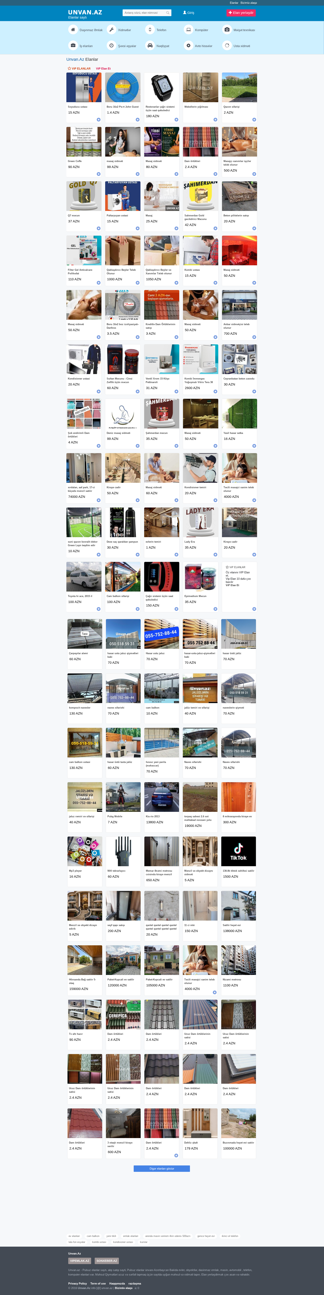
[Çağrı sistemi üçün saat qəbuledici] (161, 577)
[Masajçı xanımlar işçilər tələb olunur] (239, 142)
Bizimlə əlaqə (249, 2)
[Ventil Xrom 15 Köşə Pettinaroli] (161, 359)
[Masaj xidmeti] (200, 305)
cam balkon (93, 1236)
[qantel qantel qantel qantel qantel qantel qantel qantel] (161, 906)
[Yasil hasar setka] (239, 413)
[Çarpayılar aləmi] (85, 634)
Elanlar (234, 2)
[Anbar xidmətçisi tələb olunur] (239, 305)
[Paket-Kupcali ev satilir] (123, 960)
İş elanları (86, 46)
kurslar (143, 1242)
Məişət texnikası (244, 30)
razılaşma (134, 1283)
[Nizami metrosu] (238, 960)
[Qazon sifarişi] (239, 87)
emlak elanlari (130, 1236)
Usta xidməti (241, 46)
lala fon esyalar (77, 1242)
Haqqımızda (117, 1283)
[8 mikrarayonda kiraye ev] (238, 797)
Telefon (161, 30)
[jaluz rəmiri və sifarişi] (85, 797)
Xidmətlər (124, 30)
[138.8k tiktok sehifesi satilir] (238, 851)
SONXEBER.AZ (107, 1260)
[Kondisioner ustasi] (83, 359)
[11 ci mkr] (200, 906)
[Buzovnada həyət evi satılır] (238, 1123)
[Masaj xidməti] (161, 142)
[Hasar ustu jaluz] (161, 634)
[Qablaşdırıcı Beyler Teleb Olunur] (122, 250)
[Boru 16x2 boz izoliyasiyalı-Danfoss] (122, 305)
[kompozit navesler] (85, 688)
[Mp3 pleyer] (85, 851)
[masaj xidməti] (122, 142)
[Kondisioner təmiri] (200, 468)
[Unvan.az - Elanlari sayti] (85, 11)
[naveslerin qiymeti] (238, 688)
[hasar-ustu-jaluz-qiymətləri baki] (200, 634)
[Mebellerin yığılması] (200, 87)
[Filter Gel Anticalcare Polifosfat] (83, 250)
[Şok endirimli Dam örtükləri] (83, 413)
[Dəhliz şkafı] (200, 1123)
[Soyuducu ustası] (83, 87)
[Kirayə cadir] (239, 522)
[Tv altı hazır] (85, 1014)
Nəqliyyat (162, 46)
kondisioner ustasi (123, 1242)
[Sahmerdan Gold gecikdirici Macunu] (200, 196)
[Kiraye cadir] (122, 468)
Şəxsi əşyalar (126, 46)
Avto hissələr (203, 46)
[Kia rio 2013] (161, 797)
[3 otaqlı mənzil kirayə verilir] (123, 1123)
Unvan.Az (75, 59)
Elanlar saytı (77, 17)
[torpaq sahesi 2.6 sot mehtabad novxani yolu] (200, 797)
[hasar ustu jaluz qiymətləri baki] (123, 634)
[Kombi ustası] (200, 250)
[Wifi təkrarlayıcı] (123, 851)
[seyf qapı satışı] (123, 906)
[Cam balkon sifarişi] (122, 577)
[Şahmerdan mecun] (161, 413)
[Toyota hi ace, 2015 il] (83, 577)
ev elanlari (74, 1236)
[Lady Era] (200, 522)
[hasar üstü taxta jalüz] (123, 742)
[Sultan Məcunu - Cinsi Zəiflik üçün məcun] (122, 359)
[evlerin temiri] (161, 522)
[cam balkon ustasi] (85, 742)
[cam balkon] (161, 688)
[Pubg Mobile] (123, 797)
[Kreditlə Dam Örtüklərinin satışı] (161, 305)
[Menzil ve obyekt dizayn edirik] (85, 906)
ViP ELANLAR (81, 68)
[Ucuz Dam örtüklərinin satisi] (200, 1014)
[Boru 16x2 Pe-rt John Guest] (122, 87)
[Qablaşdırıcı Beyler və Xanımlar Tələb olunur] (161, 250)
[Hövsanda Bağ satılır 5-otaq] (85, 960)
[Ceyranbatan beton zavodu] (239, 359)
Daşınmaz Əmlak (91, 30)
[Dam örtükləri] (200, 142)
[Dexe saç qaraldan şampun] (122, 522)
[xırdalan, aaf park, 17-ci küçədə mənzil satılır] (83, 468)
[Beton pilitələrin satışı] (239, 196)
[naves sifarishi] (123, 688)
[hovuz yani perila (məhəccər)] (161, 742)
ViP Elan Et (103, 68)
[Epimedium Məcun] (200, 577)
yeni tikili (111, 1236)
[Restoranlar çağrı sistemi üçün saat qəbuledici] (161, 87)
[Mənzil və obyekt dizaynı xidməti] (200, 851)
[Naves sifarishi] (200, 742)
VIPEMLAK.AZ (79, 1260)
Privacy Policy (77, 1283)
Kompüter (201, 30)
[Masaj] (161, 196)
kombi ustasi (99, 1242)
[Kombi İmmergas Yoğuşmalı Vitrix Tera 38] (200, 359)
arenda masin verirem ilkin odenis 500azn (167, 1236)
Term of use (98, 1283)
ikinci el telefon (230, 1236)
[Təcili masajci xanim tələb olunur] (239, 468)
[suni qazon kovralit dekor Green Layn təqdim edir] (83, 522)
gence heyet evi (206, 1236)
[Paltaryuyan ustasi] (122, 196)
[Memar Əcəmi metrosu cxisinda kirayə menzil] (161, 851)
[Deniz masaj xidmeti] (122, 413)
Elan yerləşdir (243, 13)
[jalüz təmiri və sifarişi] (200, 688)
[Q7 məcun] (83, 196)
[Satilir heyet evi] (238, 906)
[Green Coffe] (83, 142)
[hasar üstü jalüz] (238, 634)
